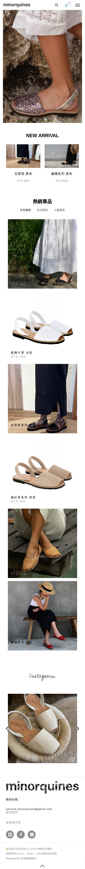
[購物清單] (66, 5)
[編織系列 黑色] (61, 156)
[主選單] (77, 5)
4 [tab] (51, 119)
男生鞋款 (42, 210)
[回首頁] (17, 5)
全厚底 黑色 (23, 173)
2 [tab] (39, 119)
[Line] (11, 834)
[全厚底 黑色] (23, 156)
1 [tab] (33, 119)
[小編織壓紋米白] (42, 728)
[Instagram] (33, 834)
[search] (57, 5)
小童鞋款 (59, 210)
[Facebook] (22, 834)
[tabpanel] (42, 65)
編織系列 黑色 (61, 173)
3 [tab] (45, 119)
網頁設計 (31, 858)
